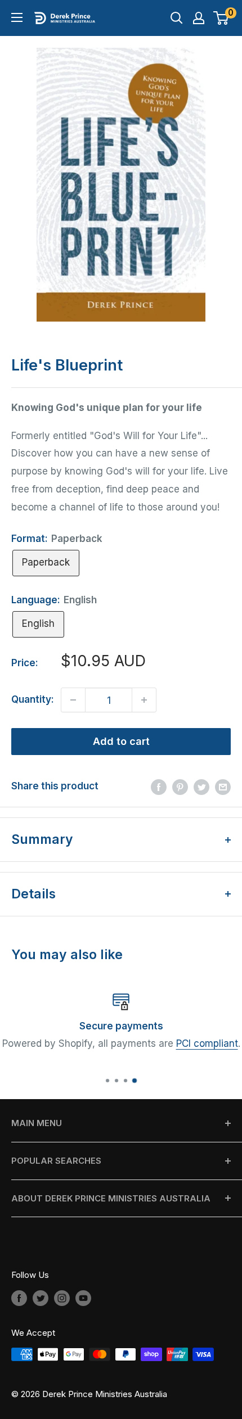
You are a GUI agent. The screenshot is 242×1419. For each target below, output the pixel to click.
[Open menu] (17, 17)
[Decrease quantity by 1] (73, 700)
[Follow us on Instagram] (62, 1298)
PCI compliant (207, 1043)
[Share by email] (223, 787)
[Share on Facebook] (159, 787)
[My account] (198, 18)
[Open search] (177, 18)
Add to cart (121, 741)
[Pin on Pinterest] (180, 787)
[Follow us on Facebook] (19, 1298)
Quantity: (32, 699)
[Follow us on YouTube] (83, 1298)
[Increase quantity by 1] (144, 700)
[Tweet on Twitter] (201, 787)
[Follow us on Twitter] (40, 1298)
